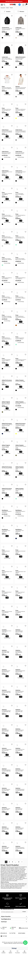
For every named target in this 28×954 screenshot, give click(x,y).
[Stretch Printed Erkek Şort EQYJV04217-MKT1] (7, 745)
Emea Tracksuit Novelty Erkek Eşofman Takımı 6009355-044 (20, 153)
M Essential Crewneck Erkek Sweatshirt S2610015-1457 (21, 88)
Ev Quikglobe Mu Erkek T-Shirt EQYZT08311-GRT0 (20, 790)
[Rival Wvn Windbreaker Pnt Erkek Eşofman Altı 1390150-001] (7, 126)
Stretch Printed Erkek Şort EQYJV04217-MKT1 (6, 750)
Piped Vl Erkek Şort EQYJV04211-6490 (19, 809)
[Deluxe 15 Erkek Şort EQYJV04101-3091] (7, 843)
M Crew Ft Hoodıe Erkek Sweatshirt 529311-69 (20, 338)
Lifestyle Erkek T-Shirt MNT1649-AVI (20, 531)
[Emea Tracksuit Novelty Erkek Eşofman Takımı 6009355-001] (7, 148)
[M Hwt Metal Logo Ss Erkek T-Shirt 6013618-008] (21, 167)
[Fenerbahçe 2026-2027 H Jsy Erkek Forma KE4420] (21, 420)
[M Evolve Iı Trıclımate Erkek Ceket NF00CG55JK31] (7, 20)
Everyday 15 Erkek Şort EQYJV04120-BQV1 (20, 829)
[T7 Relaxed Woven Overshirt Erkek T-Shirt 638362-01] (21, 355)
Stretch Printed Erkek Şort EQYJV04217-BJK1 (20, 671)
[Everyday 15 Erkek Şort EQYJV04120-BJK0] (7, 666)
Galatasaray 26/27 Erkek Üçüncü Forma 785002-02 (6, 88)
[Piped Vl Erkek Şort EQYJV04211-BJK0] (7, 725)
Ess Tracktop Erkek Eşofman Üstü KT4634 (21, 403)
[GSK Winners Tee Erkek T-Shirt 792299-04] (21, 587)
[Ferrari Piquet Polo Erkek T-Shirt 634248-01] (7, 587)
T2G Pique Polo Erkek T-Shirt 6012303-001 (7, 172)
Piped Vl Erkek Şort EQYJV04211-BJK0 (5, 731)
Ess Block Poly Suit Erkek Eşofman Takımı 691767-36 (7, 259)
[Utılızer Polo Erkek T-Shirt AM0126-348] (7, 626)
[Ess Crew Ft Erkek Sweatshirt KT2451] (21, 442)
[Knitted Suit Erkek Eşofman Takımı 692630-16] (7, 273)
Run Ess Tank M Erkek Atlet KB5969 (7, 382)
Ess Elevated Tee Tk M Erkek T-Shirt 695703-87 (7, 612)
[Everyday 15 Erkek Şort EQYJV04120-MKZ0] (21, 765)
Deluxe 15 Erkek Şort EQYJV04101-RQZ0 (19, 631)
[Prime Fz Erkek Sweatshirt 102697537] (21, 20)
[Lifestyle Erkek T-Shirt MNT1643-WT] (7, 526)
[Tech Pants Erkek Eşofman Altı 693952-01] (21, 210)
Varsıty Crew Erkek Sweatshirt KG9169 (5, 447)
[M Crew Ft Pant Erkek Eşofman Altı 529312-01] (21, 189)
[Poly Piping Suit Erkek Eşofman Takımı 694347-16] (21, 292)
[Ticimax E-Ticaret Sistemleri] (14, 948)
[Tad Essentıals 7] (21, 232)
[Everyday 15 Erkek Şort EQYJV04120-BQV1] (21, 823)
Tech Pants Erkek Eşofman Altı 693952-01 (20, 216)
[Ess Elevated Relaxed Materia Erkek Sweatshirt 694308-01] (7, 333)
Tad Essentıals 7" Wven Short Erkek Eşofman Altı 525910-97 (20, 237)
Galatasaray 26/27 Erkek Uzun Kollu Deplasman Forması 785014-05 (6, 110)
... (15, 862)
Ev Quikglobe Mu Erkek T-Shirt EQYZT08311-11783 (6, 711)
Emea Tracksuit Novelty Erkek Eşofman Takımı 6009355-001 (6, 153)
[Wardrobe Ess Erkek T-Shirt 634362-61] (7, 567)
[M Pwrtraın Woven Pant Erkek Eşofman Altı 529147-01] (7, 210)
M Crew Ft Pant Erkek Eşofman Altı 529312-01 (20, 194)
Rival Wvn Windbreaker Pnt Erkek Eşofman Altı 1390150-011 (21, 131)
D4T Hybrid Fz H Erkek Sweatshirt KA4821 (20, 59)
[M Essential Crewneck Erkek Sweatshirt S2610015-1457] (21, 79)
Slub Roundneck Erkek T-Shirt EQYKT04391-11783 (6, 692)
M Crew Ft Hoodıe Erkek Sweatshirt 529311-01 (6, 360)
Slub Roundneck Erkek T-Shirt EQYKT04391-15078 (20, 848)
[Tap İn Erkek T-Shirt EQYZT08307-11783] (21, 706)
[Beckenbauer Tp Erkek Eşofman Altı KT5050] (7, 398)
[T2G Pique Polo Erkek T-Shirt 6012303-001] (7, 167)
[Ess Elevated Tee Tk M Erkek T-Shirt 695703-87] (7, 607)
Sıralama (8, 11)
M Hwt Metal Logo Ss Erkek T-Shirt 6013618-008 (21, 172)
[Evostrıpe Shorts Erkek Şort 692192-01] (21, 546)
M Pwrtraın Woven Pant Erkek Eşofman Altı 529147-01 (7, 216)
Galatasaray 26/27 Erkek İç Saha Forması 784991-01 (20, 110)
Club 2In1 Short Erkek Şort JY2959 (6, 490)
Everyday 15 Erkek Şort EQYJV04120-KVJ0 (20, 692)
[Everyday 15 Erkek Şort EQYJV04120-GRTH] (7, 785)
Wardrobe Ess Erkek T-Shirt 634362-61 (7, 572)
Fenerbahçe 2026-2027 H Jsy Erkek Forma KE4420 (20, 425)
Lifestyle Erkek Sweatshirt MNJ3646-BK (6, 512)
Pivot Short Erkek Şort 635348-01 (6, 552)
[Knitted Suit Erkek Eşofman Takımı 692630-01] (21, 273)
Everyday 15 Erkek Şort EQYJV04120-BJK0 (6, 671)
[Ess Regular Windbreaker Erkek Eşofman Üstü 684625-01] (7, 312)
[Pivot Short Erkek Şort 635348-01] (7, 546)
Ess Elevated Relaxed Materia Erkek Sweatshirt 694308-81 (20, 317)
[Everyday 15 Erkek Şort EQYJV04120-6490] (7, 804)
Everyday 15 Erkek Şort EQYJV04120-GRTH (6, 790)
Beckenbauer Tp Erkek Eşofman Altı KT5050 (6, 403)
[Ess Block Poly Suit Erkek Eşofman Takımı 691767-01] (21, 254)
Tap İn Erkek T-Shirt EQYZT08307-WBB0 (5, 652)
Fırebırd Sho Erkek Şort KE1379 (20, 468)
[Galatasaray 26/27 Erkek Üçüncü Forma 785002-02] (7, 79)
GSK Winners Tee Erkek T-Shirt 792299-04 (20, 593)
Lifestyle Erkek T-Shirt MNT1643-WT (6, 531)
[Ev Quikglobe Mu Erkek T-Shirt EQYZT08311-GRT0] (21, 785)
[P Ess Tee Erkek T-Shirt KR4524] (21, 485)
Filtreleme (22, 11)
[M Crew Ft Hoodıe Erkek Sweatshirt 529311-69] (21, 333)
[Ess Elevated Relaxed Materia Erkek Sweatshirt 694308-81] (21, 312)
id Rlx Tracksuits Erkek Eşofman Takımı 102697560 (7, 59)
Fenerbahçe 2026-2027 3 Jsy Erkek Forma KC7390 (7, 425)
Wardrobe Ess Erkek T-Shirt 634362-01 (21, 572)
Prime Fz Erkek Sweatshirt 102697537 (20, 29)
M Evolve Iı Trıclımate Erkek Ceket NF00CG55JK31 (7, 29)
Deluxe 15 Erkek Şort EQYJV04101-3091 (5, 848)
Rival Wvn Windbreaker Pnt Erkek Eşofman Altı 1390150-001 (7, 131)
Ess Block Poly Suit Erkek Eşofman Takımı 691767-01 (20, 259)
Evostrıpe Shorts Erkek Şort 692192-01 (20, 552)
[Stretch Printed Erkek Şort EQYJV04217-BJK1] (21, 666)
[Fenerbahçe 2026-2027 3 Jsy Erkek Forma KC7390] (7, 420)
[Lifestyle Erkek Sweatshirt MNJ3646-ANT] (21, 507)
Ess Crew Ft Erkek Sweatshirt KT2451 (21, 447)
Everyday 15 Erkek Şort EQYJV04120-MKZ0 (20, 770)
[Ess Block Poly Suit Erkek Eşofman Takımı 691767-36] (7, 254)
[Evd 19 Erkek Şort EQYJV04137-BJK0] (21, 647)
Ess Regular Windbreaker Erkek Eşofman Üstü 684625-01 (7, 317)
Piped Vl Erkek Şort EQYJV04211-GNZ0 (5, 829)
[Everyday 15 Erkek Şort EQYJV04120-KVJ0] (21, 687)
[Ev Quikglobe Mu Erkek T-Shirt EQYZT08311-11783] (7, 706)
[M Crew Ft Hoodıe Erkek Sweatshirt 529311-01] (7, 355)
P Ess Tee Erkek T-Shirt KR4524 (20, 490)
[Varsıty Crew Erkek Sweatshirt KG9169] (7, 442)
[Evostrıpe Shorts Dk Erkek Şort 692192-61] (21, 607)
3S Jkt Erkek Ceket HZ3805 (20, 381)
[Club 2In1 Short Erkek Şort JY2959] (7, 485)
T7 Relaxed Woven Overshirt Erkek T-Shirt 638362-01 (21, 360)
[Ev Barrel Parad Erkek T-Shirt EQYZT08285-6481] (7, 765)
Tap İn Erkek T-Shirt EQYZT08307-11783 (19, 711)
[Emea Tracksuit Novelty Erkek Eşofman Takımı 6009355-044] (21, 148)
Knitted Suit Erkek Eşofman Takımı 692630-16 (7, 278)
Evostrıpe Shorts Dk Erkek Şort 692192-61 (20, 612)
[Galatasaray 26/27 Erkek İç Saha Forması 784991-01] (21, 105)
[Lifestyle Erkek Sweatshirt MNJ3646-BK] (7, 507)
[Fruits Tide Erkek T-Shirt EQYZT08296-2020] (21, 745)
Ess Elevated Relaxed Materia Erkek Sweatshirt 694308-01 (6, 338)
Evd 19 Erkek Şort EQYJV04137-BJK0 (19, 652)
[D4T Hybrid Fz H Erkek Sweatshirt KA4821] (21, 50)
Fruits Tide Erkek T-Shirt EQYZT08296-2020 (20, 750)
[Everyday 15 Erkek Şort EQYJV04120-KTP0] (21, 725)
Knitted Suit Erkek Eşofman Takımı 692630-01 (20, 278)
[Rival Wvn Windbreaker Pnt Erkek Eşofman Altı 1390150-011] (21, 126)
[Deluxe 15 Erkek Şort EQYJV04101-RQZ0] (21, 626)
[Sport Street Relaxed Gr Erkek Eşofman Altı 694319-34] (7, 232)
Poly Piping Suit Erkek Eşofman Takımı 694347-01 (7, 297)
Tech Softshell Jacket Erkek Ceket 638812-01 (7, 194)
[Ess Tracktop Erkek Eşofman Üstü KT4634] (21, 398)
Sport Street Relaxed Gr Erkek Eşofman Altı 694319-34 (7, 237)
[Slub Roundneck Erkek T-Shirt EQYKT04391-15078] (21, 843)
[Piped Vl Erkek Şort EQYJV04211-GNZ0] (7, 823)
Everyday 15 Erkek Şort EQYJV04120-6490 (6, 809)
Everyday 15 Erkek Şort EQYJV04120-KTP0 (20, 731)
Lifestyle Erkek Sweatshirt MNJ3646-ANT (20, 512)
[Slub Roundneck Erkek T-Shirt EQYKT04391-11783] (7, 687)
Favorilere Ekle (11, 15)
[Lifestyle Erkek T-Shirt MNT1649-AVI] (21, 526)
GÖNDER (24, 911)
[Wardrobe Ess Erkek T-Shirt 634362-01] (21, 567)
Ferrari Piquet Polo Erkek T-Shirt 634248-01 (7, 593)
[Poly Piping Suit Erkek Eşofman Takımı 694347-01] (7, 292)
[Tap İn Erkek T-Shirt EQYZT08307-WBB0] (7, 647)
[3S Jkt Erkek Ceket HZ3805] (21, 377)
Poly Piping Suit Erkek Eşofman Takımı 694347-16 (20, 297)
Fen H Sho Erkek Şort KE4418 (7, 467)
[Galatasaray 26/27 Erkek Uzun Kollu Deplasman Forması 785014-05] (7, 105)
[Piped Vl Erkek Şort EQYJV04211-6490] (21, 804)
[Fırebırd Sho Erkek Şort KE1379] (21, 463)
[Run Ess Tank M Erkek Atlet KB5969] (7, 377)
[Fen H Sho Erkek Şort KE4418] (7, 463)
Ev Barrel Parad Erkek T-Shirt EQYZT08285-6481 (6, 770)
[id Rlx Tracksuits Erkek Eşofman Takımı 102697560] (7, 50)
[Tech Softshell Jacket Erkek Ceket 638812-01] (7, 189)
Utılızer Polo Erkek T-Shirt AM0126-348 (6, 631)
